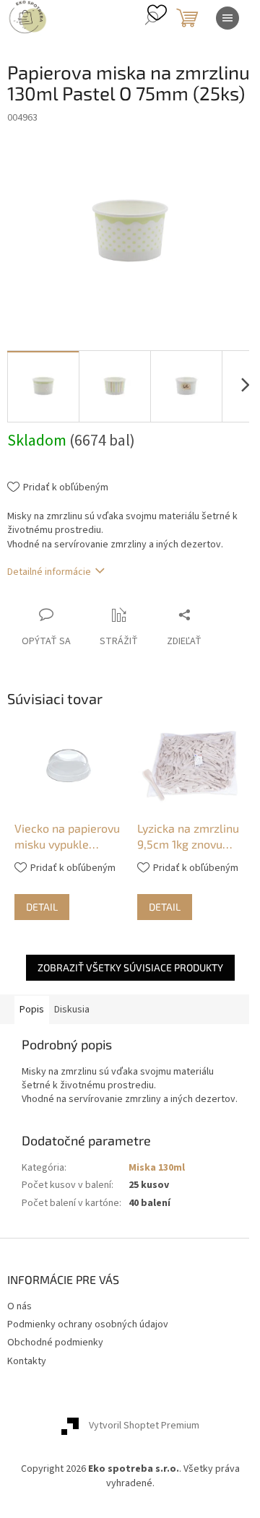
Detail (42, 907)
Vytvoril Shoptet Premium (144, 1426)
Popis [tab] (32, 1009)
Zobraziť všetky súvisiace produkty (130, 967)
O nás (19, 1306)
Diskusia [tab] (72, 1009)
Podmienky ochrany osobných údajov (87, 1324)
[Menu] (227, 18)
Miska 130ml (157, 1168)
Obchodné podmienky (55, 1342)
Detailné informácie (49, 572)
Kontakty (26, 1361)
